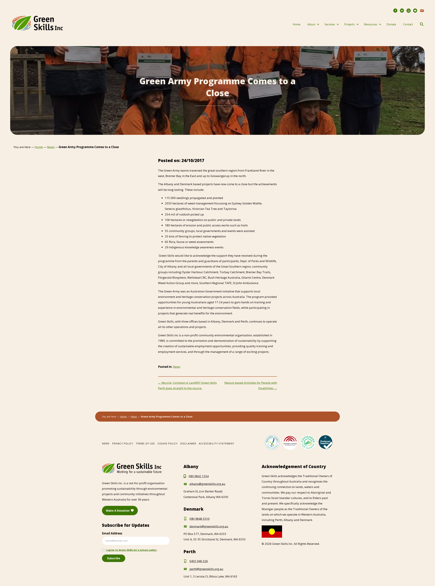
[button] (318, 24)
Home (296, 24)
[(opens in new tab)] (272, 442)
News (176, 367)
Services (330, 24)
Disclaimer (188, 443)
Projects (349, 24)
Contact (408, 24)
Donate (391, 24)
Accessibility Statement (216, 443)
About (311, 24)
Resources (370, 24)
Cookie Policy (168, 443)
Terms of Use (145, 443)
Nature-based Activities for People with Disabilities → (250, 385)
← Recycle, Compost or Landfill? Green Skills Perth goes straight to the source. (187, 385)
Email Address (112, 533)
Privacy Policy (122, 443)
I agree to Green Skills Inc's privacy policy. (131, 550)
